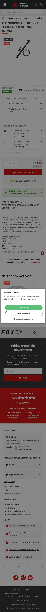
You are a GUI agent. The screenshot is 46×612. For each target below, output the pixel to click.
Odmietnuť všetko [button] (23, 314)
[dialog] (23, 306)
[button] (23, 319)
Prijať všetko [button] (24, 307)
